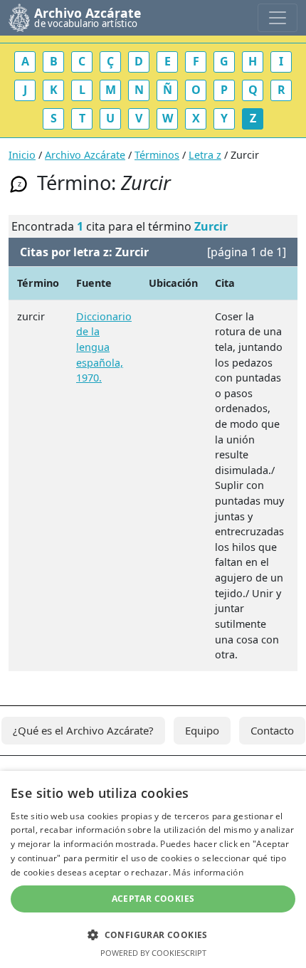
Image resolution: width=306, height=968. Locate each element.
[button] (153, 934)
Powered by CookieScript (153, 952)
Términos (156, 155)
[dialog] (153, 869)
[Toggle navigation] (277, 18)
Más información (208, 872)
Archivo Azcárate (85, 155)
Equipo (202, 730)
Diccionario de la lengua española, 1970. (104, 347)
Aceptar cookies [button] (153, 899)
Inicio (22, 155)
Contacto (272, 730)
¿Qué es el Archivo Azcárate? (83, 730)
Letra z (205, 155)
